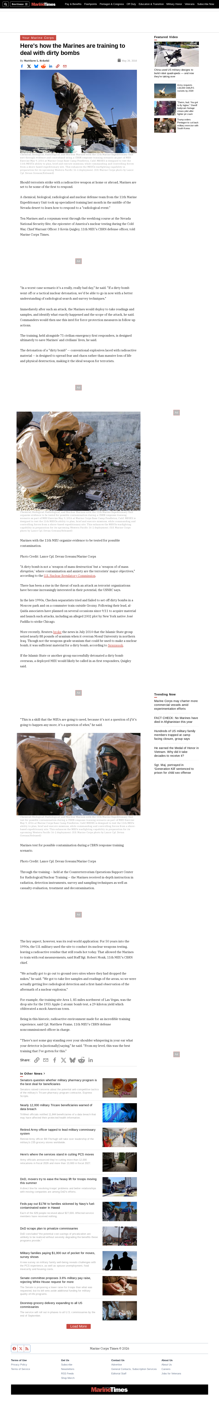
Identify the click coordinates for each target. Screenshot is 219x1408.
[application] (176, 54)
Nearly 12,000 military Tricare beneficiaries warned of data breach (56, 1107)
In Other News (31, 1073)
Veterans (190, 4)
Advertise (116, 1364)
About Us (166, 1364)
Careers (165, 1369)
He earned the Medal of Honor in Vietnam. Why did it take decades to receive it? (176, 751)
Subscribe (66, 1364)
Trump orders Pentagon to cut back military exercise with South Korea (187, 124)
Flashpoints (90, 4)
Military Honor (174, 4)
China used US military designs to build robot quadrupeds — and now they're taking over (174, 73)
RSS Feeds (67, 1373)
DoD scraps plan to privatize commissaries (49, 1228)
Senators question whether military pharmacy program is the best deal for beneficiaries (58, 1082)
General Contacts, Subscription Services (134, 1369)
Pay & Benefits (73, 4)
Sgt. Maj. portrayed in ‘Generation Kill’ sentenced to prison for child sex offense (174, 768)
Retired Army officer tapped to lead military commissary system (57, 1131)
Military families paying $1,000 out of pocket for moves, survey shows (57, 1254)
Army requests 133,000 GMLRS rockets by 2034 (185, 88)
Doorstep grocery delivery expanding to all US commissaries (51, 1304)
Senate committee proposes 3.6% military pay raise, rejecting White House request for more (55, 1279)
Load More (78, 1326)
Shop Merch (67, 1377)
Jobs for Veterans (171, 1373)
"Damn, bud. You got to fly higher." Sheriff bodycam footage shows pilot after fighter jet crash (187, 108)
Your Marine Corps (38, 37)
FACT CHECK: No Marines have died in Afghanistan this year (176, 719)
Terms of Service (20, 1369)
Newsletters (67, 1369)
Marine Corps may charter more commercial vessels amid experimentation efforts (176, 704)
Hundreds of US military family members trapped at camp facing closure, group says (174, 734)
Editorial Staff (118, 1373)
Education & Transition (151, 4)
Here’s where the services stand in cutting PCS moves (57, 1154)
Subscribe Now (205, 4)
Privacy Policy (19, 1364)
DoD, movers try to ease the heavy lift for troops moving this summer (58, 1181)
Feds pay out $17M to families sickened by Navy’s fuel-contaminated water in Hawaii (57, 1205)
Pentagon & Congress (112, 4)
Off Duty (131, 4)
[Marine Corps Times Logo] (43, 4)
